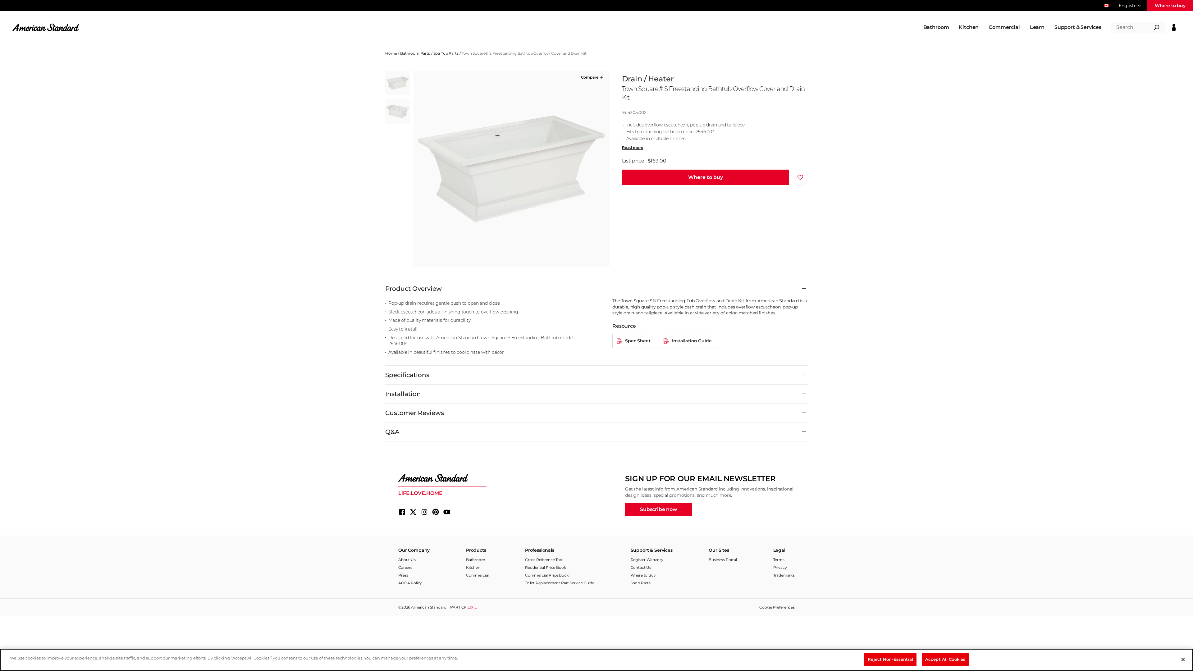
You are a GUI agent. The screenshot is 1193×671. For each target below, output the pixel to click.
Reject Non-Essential (890, 659)
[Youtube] (446, 512)
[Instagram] (424, 512)
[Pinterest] (435, 512)
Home (391, 53)
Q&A (392, 432)
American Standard (428, 607)
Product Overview (413, 288)
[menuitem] (936, 27)
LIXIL (472, 607)
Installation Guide (691, 341)
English (1127, 5)
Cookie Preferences (777, 607)
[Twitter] (413, 512)
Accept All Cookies (945, 659)
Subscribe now (658, 509)
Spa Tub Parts (446, 53)
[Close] (1183, 659)
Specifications (407, 375)
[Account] (1174, 27)
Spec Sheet (637, 341)
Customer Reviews (414, 413)
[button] (592, 77)
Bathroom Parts (415, 53)
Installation (403, 394)
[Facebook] (402, 512)
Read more (632, 147)
